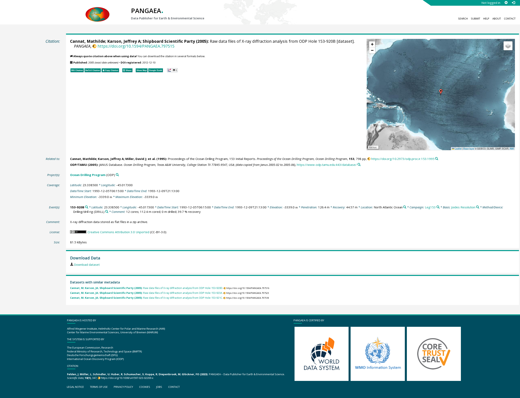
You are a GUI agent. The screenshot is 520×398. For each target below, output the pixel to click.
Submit (475, 18)
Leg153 (430, 207)
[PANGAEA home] (97, 10)
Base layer (468, 148)
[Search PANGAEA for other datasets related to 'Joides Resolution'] (477, 207)
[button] (441, 92)
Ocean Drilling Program (87, 175)
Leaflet (458, 148)
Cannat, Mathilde (87, 41)
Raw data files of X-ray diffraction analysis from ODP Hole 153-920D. (146, 288)
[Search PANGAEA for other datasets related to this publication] (436, 158)
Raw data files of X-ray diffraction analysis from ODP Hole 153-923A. (146, 293)
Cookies (144, 387)
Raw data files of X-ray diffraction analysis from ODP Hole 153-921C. (146, 298)
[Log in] (513, 2)
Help (486, 18)
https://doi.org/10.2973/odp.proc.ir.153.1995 (402, 159)
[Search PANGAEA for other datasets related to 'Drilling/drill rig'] (106, 211)
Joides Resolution (463, 207)
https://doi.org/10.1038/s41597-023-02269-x (127, 378)
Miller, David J (135, 159)
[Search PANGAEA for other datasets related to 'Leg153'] (438, 207)
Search (463, 18)
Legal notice (75, 387)
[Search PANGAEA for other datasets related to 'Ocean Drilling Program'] (117, 174)
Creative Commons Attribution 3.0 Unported (118, 232)
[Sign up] (506, 2)
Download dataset (87, 264)
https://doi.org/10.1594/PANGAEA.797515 (136, 46)
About (496, 18)
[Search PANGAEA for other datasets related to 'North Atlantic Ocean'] (404, 207)
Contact (510, 18)
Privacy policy (123, 387)
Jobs (159, 387)
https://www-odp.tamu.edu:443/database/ (327, 165)
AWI (512, 148)
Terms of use (99, 387)
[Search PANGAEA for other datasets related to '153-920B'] (86, 207)
